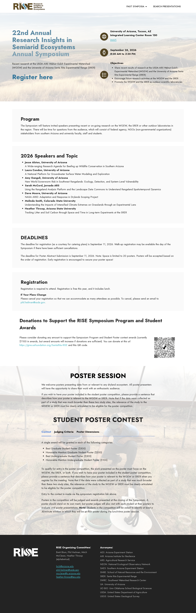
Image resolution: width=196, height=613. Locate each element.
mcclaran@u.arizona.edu (68, 573)
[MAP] (113, 40)
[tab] (46, 432)
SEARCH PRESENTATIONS (167, 6)
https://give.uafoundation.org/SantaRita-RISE (43, 345)
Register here (32, 77)
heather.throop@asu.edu (68, 577)
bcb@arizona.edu (65, 566)
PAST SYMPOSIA (135, 6)
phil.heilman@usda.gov (33, 302)
